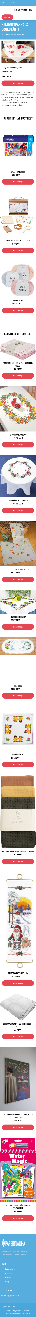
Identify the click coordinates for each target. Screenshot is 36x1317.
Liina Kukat (18, 685)
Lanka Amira (18, 300)
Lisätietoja (18, 83)
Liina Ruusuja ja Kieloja (18, 500)
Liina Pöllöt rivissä (18, 617)
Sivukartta (26, 1313)
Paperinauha (10, 1269)
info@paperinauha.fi (8, 3)
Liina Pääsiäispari (18, 754)
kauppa (7, 17)
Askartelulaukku (18, 171)
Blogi (7, 1281)
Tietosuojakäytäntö (13, 1313)
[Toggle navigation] (4, 10)
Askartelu (8, 1273)
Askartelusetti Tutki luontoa (18, 240)
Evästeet (26, 1311)
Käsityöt (14, 68)
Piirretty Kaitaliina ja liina (18, 569)
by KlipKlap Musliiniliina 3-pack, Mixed (18, 851)
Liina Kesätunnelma (18, 434)
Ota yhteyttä (16, 1311)
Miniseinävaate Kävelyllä (18, 973)
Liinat (20, 68)
